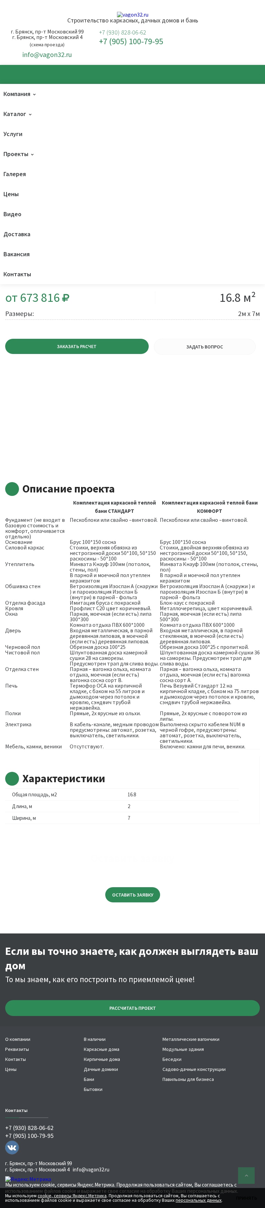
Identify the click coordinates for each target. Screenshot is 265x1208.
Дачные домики (101, 1069)
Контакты (17, 274)
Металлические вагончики (191, 1039)
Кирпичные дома (102, 1059)
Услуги (12, 134)
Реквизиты (17, 1049)
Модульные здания (183, 1049)
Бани (89, 1079)
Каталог (14, 114)
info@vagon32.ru (47, 54)
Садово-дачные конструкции (194, 1069)
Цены (11, 194)
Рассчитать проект (132, 1008)
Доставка (16, 234)
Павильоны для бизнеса (188, 1079)
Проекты (15, 154)
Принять (246, 1198)
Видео (12, 214)
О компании (17, 1039)
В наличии (95, 1039)
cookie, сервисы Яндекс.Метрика (77, 1184)
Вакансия (16, 254)
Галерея (14, 174)
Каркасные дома (101, 1049)
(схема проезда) (47, 44)
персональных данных (199, 1200)
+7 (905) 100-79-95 (131, 41)
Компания (16, 94)
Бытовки (93, 1089)
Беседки (172, 1059)
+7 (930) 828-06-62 (122, 32)
